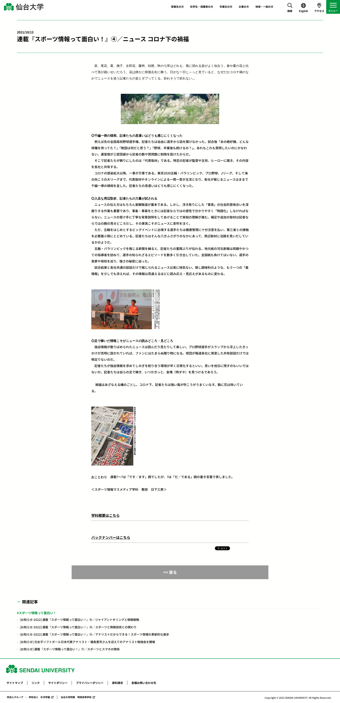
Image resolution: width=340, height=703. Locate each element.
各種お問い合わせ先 (143, 683)
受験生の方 (177, 6)
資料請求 (117, 683)
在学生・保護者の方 (201, 6)
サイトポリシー (57, 683)
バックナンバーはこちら (110, 537)
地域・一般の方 (264, 6)
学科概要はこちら (105, 515)
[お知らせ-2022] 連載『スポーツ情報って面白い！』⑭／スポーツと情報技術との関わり (78, 627)
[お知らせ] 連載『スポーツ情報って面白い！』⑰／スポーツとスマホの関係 (70, 649)
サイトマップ (14, 683)
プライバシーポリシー (89, 683)
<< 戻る (170, 572)
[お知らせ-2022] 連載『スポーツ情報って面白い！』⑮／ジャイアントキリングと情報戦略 (79, 619)
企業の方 (244, 6)
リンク (35, 683)
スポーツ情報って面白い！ (37, 612)
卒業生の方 (226, 6)
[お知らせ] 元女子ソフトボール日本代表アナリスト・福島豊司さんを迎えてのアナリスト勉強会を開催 (87, 642)
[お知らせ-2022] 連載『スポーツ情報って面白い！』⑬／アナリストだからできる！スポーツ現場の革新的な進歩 (94, 634)
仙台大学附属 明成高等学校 (76, 697)
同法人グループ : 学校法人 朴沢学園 (28, 697)
